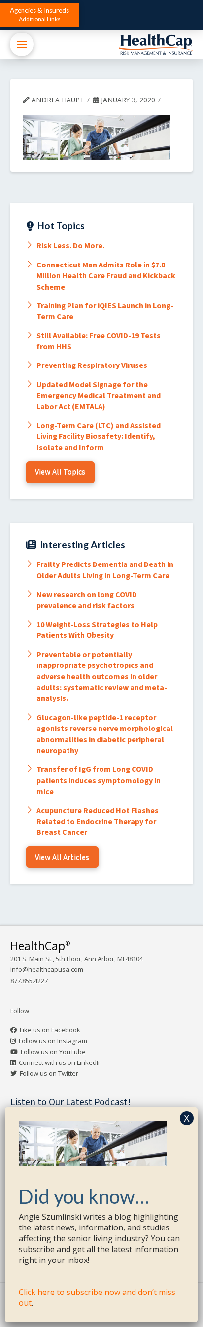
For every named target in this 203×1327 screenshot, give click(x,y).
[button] (39, 15)
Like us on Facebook (50, 1030)
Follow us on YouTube (53, 1051)
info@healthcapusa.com (46, 969)
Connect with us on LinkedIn (60, 1062)
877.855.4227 (29, 980)
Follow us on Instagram (53, 1040)
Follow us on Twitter (49, 1073)
